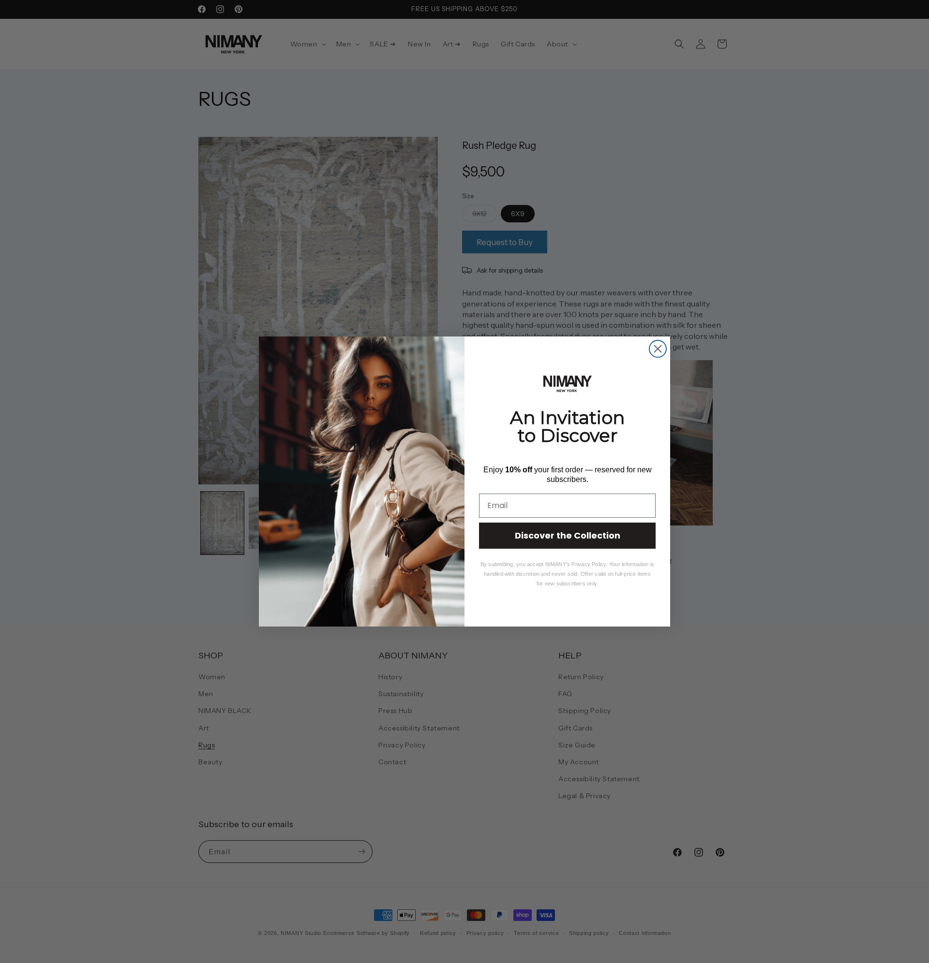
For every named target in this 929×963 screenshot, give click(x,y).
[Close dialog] (657, 348)
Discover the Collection (567, 535)
